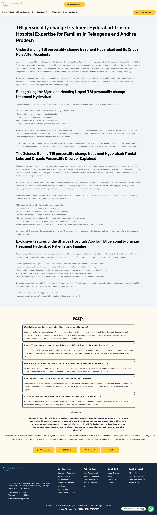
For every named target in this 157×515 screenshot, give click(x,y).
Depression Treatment (66, 473)
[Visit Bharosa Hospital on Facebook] (128, 4)
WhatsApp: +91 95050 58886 (18, 495)
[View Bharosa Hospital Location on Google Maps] (4, 485)
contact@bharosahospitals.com (18, 499)
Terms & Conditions (136, 476)
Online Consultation (91, 476)
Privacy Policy (134, 473)
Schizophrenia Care (65, 480)
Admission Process (91, 480)
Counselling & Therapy (66, 493)
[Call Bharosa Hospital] (4, 493)
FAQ (85, 486)
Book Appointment (91, 473)
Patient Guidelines (91, 483)
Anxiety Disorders (64, 476)
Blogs (110, 476)
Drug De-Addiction (65, 489)
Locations (61, 486)
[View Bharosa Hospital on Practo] (141, 4)
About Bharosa (113, 473)
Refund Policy (134, 483)
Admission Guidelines (137, 480)
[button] (151, 509)
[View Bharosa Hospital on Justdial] (154, 4)
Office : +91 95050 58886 (17, 493)
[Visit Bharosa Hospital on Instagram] (147, 4)
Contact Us (112, 480)
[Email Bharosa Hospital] (4, 499)
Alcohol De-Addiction (66, 483)
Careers (111, 483)
